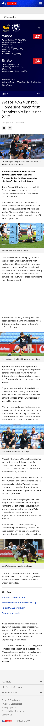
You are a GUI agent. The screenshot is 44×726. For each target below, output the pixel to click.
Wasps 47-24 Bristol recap (14, 597)
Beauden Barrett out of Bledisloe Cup (19, 602)
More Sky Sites (10, 692)
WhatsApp (14, 675)
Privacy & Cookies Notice (13, 704)
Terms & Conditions (11, 700)
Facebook (4, 675)
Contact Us (7, 715)
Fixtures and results (11, 613)
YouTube (12, 675)
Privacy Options (9, 707)
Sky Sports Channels (13, 687)
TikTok (7, 675)
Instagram (9, 675)
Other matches (10, 17)
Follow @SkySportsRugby (13, 608)
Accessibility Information (13, 711)
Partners (6, 681)
